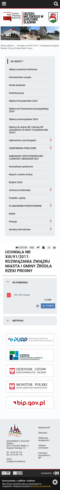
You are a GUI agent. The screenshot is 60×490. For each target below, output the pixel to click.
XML (32, 247)
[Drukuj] (54, 247)
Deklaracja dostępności (43, 439)
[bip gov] (30, 402)
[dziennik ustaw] (30, 371)
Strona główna (7, 45)
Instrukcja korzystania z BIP (44, 455)
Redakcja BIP (44, 427)
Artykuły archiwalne (43, 446)
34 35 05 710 (16, 452)
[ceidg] (30, 355)
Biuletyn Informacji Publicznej (11, 18)
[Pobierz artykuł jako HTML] (49, 247)
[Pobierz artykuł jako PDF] (44, 247)
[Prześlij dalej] (38, 247)
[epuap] (30, 339)
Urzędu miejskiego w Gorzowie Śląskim (33, 17)
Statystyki (42, 433)
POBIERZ (50, 306)
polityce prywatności (41, 486)
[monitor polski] (30, 387)
